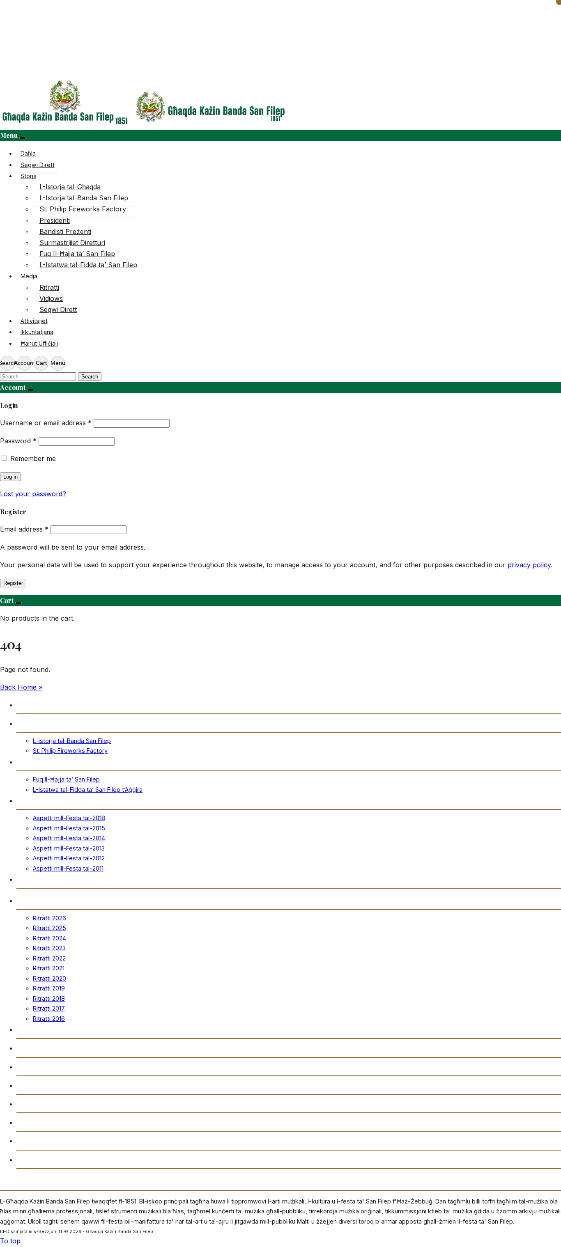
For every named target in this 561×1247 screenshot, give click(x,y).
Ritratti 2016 (49, 1018)
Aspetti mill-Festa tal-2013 (69, 848)
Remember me (33, 458)
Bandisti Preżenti (65, 231)
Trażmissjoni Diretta (49, 1047)
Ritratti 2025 (49, 927)
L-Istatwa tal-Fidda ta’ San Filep (88, 265)
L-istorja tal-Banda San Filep (72, 740)
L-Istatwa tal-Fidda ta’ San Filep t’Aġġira (88, 789)
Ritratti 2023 (49, 947)
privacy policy (529, 565)
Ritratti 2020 (49, 978)
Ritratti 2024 (49, 938)
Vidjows (51, 298)
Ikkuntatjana (37, 331)
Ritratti (49, 287)
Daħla (28, 153)
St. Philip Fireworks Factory (82, 209)
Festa (24, 800)
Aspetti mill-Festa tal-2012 (69, 858)
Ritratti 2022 (49, 958)
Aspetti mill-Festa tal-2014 (69, 837)
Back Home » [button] (21, 687)
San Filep (31, 761)
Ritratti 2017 (49, 1008)
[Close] (22, 138)
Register (13, 583)
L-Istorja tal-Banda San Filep (83, 198)
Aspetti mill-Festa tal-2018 (69, 817)
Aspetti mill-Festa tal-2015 (69, 828)
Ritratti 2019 (49, 988)
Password (18, 441)
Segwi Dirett (38, 164)
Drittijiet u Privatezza (49, 1159)
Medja (29, 276)
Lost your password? (33, 494)
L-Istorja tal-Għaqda (70, 187)
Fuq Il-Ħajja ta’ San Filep (77, 254)
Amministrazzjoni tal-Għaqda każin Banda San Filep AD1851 (109, 1140)
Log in (10, 477)
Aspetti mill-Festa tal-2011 (68, 868)
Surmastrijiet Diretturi (72, 242)
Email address (24, 529)
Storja (29, 175)
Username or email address (46, 423)
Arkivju (27, 1066)
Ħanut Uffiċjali (39, 343)
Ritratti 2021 (48, 968)
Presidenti (54, 220)
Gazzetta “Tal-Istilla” (49, 1085)
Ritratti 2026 (49, 918)
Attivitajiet (34, 320)
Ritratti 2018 (49, 998)
